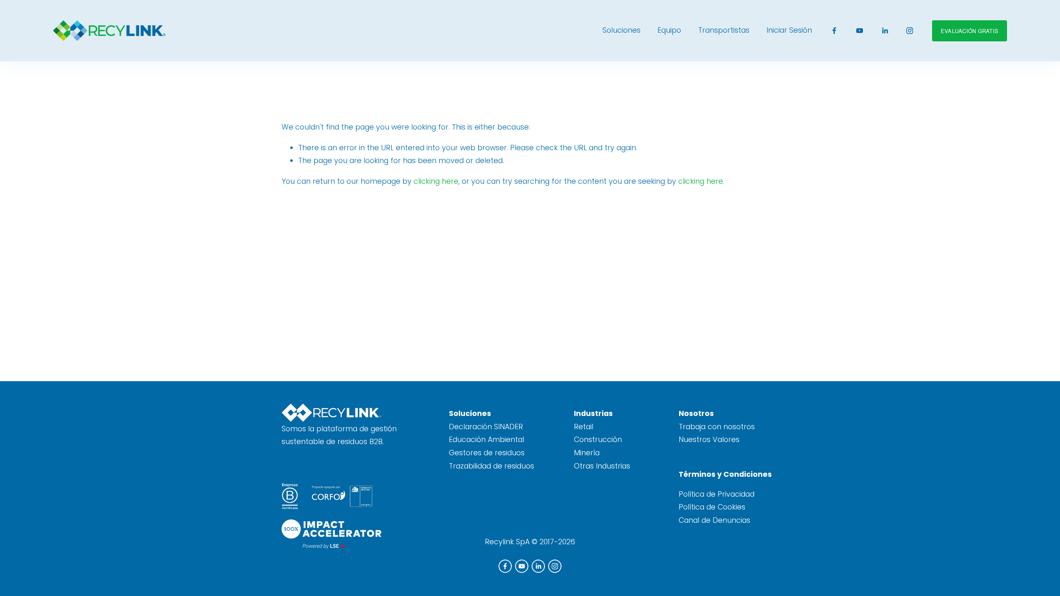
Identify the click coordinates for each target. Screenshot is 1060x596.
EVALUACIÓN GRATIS (969, 31)
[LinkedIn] (885, 30)
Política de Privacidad (716, 494)
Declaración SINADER (486, 427)
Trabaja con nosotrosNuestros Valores (717, 433)
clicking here (436, 181)
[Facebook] (834, 30)
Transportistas (723, 30)
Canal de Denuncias (714, 520)
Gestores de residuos (487, 453)
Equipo (669, 30)
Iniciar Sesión (789, 30)
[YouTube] (859, 30)
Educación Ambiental (486, 440)
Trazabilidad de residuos (491, 466)
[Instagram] (910, 30)
